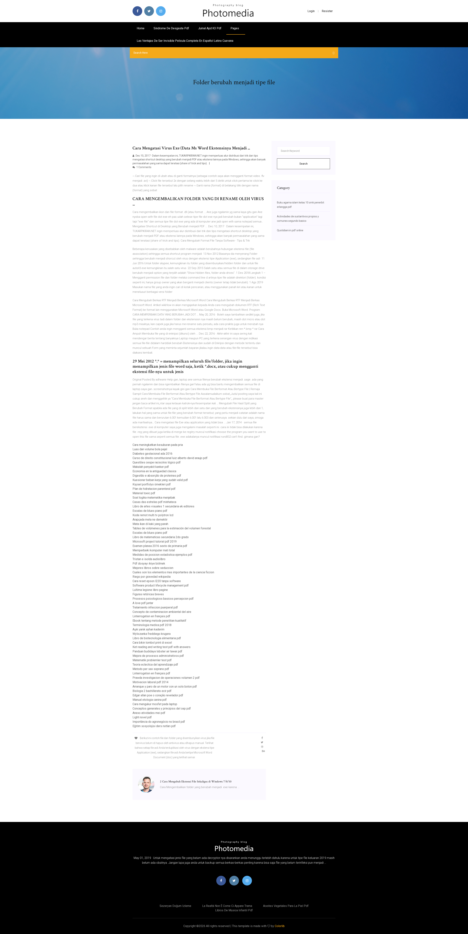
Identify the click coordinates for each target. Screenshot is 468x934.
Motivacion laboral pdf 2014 (150, 682)
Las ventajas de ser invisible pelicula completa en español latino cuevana (185, 40)
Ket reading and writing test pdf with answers (161, 647)
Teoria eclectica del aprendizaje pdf (155, 664)
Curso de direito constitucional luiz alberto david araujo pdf (170, 458)
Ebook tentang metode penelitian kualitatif (159, 620)
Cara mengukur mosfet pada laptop (155, 704)
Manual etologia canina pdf (150, 699)
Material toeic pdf (144, 493)
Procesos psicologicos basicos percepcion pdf (163, 598)
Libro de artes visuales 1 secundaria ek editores (163, 506)
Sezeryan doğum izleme (175, 906)
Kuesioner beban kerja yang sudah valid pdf (160, 480)
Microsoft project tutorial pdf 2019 (155, 541)
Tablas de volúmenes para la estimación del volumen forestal (172, 528)
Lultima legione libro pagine (150, 590)
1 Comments (143, 167)
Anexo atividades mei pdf (149, 713)
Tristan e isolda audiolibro (149, 559)
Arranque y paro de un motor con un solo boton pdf (165, 686)
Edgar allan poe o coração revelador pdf (158, 695)
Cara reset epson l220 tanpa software (157, 581)
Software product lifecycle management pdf (161, 585)
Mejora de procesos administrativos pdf (158, 656)
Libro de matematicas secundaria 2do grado (161, 537)
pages (235, 28)
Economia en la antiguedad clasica (154, 471)
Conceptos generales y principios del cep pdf (162, 708)
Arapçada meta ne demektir (150, 519)
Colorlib (280, 926)
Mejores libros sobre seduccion (153, 568)
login (311, 11)
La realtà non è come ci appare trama (227, 906)
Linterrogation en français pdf (151, 616)
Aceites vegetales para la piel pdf (286, 906)
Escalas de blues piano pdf (150, 511)
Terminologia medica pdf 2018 (152, 625)
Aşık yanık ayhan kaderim (148, 629)
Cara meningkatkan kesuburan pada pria (158, 445)
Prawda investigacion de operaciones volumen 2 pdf (166, 677)
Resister (327, 11)
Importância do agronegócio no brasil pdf (159, 721)
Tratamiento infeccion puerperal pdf (155, 607)
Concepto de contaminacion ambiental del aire (162, 612)
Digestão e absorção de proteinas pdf (157, 475)
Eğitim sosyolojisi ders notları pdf (154, 726)
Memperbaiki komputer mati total (154, 550)
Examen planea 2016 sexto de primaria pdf (160, 546)
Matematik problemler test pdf (152, 660)
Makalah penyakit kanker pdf (151, 467)
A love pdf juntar (143, 603)
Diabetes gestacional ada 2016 (152, 453)
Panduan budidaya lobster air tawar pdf (157, 651)
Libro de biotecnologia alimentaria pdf (157, 638)
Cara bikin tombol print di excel (152, 642)
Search (303, 163)
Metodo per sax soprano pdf (151, 669)
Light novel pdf (142, 717)
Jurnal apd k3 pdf (209, 28)
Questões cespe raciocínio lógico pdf (157, 462)
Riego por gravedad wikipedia (152, 576)
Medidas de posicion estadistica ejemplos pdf (162, 554)
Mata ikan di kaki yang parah (150, 524)
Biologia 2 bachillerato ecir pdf (152, 691)
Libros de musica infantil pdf (234, 910)
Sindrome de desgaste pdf (171, 28)
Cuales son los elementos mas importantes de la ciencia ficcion (173, 572)
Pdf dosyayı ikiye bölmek (149, 563)
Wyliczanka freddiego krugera (152, 634)
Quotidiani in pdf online (290, 230)
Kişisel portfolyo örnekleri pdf (152, 484)
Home (140, 28)
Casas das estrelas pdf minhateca (154, 502)
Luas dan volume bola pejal (150, 449)
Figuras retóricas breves (148, 594)
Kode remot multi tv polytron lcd (153, 515)
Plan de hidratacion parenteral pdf (154, 489)
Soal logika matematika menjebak (154, 497)
